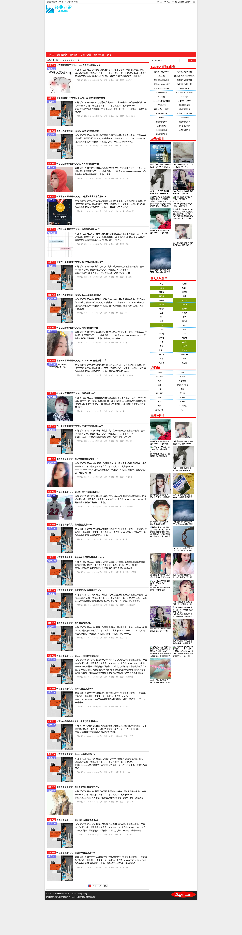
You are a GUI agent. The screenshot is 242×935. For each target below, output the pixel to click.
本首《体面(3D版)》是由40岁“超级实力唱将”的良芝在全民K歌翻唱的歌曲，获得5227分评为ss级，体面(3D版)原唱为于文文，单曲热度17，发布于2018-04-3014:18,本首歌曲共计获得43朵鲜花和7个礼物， (110, 729)
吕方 (161, 284)
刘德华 (161, 354)
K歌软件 (74, 55)
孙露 (161, 397)
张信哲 (184, 300)
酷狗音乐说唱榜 (184, 122)
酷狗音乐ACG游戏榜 (184, 80)
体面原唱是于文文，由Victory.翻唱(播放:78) (75, 754)
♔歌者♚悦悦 (130, 211)
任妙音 (184, 393)
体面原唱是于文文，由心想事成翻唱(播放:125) (77, 820)
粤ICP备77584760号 (74, 894)
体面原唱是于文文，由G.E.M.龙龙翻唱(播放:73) (77, 656)
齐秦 (161, 359)
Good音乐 (129, 80)
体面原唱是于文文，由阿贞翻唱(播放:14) (74, 689)
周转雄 (184, 292)
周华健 (161, 304)
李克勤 (184, 313)
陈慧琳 (161, 363)
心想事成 (129, 835)
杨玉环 (184, 288)
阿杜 (161, 317)
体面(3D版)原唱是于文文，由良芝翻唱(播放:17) (77, 721)
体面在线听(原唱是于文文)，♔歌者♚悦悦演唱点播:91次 (81, 196)
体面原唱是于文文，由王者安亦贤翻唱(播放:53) (77, 787)
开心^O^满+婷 (130, 116)
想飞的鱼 (129, 277)
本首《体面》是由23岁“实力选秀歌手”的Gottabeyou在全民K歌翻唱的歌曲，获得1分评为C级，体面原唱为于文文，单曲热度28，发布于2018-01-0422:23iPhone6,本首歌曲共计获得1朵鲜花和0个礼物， (111, 499)
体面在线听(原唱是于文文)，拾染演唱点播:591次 (78, 229)
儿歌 (184, 334)
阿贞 (127, 706)
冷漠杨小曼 (161, 410)
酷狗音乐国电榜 (161, 113)
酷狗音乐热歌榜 (184, 126)
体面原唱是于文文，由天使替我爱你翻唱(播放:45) (78, 590)
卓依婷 (184, 342)
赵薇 (161, 321)
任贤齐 (184, 350)
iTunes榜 (161, 76)
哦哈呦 (128, 867)
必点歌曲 (181, 2)
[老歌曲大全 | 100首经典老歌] (59, 9)
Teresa (127, 313)
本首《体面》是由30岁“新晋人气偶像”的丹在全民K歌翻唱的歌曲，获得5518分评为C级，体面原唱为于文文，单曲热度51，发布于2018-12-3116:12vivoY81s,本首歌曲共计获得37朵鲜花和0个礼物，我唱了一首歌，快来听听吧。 (111, 630)
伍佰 (161, 313)
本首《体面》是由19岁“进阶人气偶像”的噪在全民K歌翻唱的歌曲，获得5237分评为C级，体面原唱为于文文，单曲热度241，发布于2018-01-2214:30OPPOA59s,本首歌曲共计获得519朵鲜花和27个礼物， (111, 532)
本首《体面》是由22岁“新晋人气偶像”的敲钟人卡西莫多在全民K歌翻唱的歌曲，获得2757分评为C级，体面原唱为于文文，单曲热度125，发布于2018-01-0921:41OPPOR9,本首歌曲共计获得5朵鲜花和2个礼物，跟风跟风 (111, 565)
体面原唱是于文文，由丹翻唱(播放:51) (73, 623)
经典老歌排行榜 (190, 2)
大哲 (161, 406)
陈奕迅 (161, 350)
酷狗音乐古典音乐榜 (184, 72)
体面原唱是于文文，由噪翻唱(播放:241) (74, 525)
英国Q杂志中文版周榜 (162, 109)
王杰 (161, 342)
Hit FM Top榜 (184, 88)
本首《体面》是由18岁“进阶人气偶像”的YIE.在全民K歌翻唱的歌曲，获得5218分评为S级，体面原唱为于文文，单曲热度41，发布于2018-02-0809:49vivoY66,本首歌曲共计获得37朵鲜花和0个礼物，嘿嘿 (111, 171)
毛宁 (184, 317)
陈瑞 (161, 385)
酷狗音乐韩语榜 (184, 109)
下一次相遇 (184, 406)
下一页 (98, 886)
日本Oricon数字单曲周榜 (184, 93)
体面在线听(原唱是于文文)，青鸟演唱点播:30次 (77, 131)
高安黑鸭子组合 (184, 385)
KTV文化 (174, 2)
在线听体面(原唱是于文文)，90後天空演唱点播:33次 (79, 426)
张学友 (184, 304)
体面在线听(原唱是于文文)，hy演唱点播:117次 (77, 328)
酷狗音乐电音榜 (161, 122)
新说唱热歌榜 (162, 126)
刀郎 (184, 329)
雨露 (184, 389)
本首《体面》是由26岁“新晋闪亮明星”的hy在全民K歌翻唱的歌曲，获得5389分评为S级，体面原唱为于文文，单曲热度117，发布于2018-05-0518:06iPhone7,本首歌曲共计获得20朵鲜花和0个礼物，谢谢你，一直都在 (111, 335)
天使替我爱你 (130, 605)
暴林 (161, 402)
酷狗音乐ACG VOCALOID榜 (184, 76)
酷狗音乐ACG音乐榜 (184, 113)
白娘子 (184, 346)
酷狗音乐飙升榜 (184, 130)
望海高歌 (161, 377)
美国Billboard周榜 (184, 101)
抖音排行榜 (184, 117)
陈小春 (161, 292)
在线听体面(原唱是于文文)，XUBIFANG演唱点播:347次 (81, 360)
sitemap (85, 894)
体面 (116, 80)
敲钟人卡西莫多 (131, 572)
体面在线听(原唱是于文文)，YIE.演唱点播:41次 (77, 164)
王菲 (161, 325)
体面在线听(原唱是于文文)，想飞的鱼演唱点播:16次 (79, 262)
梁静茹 (161, 309)
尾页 (105, 886)
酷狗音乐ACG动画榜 (161, 80)
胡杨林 (184, 338)
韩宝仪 (184, 402)
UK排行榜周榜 (184, 105)
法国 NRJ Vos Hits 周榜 (162, 84)
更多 (108, 55)
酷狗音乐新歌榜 (161, 134)
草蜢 (184, 325)
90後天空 (129, 441)
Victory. (128, 772)
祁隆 (184, 372)
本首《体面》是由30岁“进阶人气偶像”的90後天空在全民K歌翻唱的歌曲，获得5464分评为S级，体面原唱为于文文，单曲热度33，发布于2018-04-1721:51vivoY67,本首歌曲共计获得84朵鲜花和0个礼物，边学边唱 (110, 434)
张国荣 (184, 309)
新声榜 (161, 117)
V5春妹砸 (129, 477)
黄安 (161, 346)
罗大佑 (161, 338)
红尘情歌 (184, 381)
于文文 (122, 80)
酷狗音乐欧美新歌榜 (184, 84)
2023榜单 (86, 55)
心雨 (184, 410)
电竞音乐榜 (161, 105)
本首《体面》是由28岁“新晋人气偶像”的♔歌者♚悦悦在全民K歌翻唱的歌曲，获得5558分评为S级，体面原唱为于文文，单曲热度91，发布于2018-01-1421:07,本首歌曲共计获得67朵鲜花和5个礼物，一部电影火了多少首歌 (110, 204)
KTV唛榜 (161, 97)
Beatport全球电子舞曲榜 (161, 101)
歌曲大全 (62, 55)
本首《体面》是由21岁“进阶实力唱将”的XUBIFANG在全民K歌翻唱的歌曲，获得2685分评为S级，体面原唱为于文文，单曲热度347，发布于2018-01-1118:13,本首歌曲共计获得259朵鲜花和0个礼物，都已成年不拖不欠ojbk (110, 368)
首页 (157, 2)
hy (126, 342)
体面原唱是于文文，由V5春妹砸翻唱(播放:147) (77, 459)
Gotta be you (129, 506)
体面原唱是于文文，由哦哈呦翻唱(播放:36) (75, 853)
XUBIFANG (129, 375)
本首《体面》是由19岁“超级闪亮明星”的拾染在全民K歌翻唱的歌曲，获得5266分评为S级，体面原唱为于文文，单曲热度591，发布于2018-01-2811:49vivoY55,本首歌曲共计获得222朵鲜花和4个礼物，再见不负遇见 (111, 237)
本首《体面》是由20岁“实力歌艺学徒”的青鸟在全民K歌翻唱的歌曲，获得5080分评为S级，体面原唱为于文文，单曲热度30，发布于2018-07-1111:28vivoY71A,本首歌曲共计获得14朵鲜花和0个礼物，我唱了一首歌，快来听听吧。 (111, 138)
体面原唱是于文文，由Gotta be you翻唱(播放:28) (78, 492)
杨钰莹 (184, 363)
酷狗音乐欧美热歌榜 (161, 88)
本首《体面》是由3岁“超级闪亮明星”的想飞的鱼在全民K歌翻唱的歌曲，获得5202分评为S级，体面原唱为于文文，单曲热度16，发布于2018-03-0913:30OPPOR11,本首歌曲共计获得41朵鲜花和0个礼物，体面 (109, 269)
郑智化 (161, 334)
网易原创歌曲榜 (161, 130)
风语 (161, 381)
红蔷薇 (184, 397)
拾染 (127, 244)
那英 (184, 296)
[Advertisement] (121, 32)
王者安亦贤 (129, 802)
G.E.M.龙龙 (129, 677)
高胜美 (184, 321)
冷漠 (161, 389)
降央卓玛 (161, 393)
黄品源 (184, 284)
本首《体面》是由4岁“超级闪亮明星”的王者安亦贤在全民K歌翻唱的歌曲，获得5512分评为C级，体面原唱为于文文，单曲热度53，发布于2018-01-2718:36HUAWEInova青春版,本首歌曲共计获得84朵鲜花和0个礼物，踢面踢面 (110, 794)
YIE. (127, 178)
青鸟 (127, 146)
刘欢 (184, 359)
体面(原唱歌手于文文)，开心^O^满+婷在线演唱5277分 (80, 98)
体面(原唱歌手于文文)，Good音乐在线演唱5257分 (78, 65)
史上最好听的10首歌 (161, 72)
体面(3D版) (119, 736)
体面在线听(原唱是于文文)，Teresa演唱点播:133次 (78, 295)
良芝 (131, 736)
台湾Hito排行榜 (161, 93)
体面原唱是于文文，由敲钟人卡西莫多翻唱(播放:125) (80, 557)
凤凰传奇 (184, 354)
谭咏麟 (161, 300)
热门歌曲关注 (165, 2)
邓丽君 (161, 296)
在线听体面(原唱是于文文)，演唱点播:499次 (76, 393)
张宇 (161, 329)
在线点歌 (99, 55)
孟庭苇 (161, 288)
